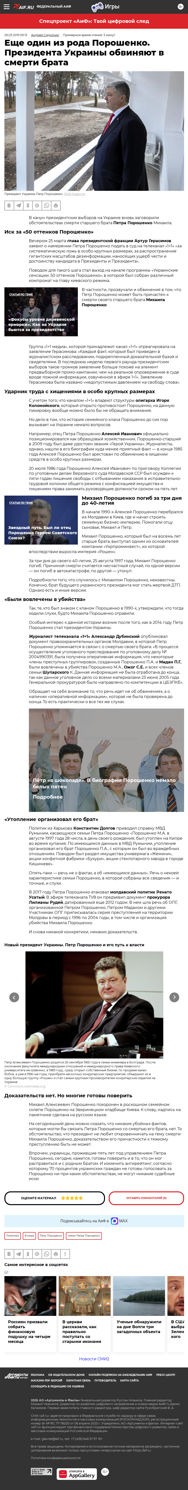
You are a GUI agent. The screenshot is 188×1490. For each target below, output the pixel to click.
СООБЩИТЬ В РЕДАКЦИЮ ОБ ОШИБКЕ (57, 1386)
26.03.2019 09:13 (15, 35)
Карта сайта (129, 1380)
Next (174, 997)
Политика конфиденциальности (56, 1458)
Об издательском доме (66, 1375)
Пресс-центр (165, 1375)
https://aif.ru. (142, 1450)
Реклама (37, 1375)
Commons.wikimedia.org (26, 1086)
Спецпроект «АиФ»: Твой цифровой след (94, 21)
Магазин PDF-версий (46, 1380)
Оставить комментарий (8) (146, 1198)
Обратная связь (78, 1380)
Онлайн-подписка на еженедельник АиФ (120, 1375)
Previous (14, 997)
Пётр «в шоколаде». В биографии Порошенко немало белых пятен (104, 783)
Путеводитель (105, 1380)
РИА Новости (74, 194)
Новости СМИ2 (94, 1359)
